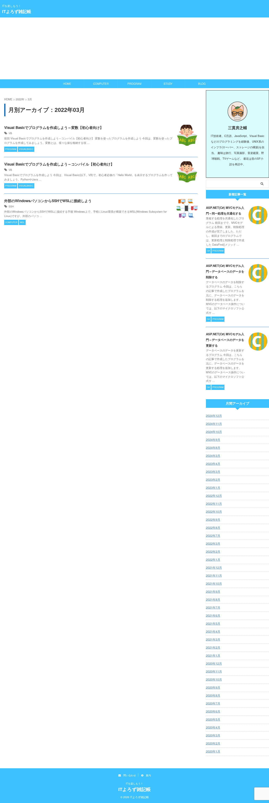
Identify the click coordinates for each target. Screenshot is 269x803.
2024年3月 (213, 455)
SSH (11, 206)
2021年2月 (213, 647)
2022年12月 (214, 495)
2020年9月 (213, 687)
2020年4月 (213, 727)
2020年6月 (213, 711)
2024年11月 (214, 423)
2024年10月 (214, 431)
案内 (147, 775)
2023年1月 (213, 487)
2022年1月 (213, 559)
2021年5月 (213, 623)
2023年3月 (213, 471)
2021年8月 (213, 599)
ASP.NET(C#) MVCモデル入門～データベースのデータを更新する (225, 339)
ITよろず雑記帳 (16, 11)
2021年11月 (214, 575)
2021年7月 (213, 607)
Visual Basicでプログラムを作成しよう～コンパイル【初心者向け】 (59, 164)
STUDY (168, 84)
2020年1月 (213, 751)
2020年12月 (214, 663)
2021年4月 (213, 631)
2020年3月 (213, 735)
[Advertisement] (134, 48)
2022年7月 (213, 535)
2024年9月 (213, 439)
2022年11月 (214, 503)
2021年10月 (214, 583)
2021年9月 (213, 591)
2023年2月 (213, 479)
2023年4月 (213, 463)
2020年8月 (213, 695)
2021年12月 (214, 567)
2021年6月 (213, 615)
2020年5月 (213, 719)
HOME (67, 84)
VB (10, 133)
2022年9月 (213, 519)
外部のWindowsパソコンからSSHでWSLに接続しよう (48, 200)
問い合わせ (128, 775)
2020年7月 (213, 703)
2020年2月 (213, 743)
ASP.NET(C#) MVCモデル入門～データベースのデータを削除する (225, 271)
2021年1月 (213, 655)
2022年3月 (213, 543)
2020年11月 (214, 671)
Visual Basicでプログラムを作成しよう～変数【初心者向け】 (53, 127)
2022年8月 (213, 527)
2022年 (20, 99)
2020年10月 (214, 679)
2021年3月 (213, 639)
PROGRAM (134, 84)
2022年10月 (214, 511)
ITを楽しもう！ (134, 783)
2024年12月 (214, 415)
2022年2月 (213, 551)
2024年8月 (213, 447)
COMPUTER (101, 84)
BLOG (202, 84)
